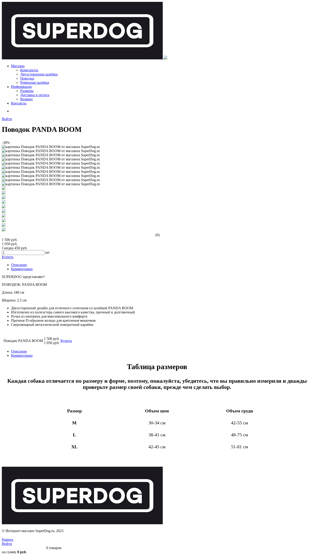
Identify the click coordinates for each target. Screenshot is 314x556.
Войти (7, 119)
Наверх (7, 540)
